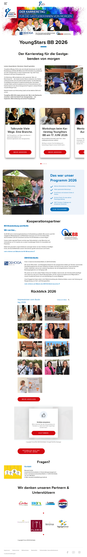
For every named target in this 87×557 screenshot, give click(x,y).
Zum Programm (60, 209)
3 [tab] (44, 163)
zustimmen (43, 433)
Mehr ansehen (20, 152)
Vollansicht (62, 300)
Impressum (7, 550)
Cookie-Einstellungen (10, 553)
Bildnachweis (25, 550)
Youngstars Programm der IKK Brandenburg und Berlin (43, 4)
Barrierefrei (34, 550)
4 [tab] (46, 163)
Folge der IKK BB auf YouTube (73, 552)
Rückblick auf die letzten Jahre (31, 451)
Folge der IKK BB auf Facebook (67, 552)
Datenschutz (15, 550)
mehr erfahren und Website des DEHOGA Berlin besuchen (41, 284)
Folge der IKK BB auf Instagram (79, 552)
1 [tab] (41, 163)
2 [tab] (43, 163)
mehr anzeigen (29, 399)
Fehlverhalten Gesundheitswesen (49, 550)
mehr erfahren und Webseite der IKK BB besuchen (18, 251)
